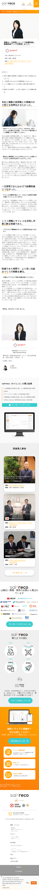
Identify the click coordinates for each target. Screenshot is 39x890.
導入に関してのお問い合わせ (20, 405)
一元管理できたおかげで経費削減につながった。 (19, 81)
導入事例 (12, 842)
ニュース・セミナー (16, 845)
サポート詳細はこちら (19, 700)
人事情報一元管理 (12, 61)
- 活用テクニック (14, 838)
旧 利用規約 (18, 871)
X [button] (1, 876)
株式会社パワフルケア (15, 55)
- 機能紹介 (13, 828)
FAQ (11, 854)
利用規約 (18, 867)
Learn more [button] (6, 887)
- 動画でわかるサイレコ (16, 829)
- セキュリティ (14, 831)
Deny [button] (27, 882)
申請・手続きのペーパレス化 (24, 61)
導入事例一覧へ (18, 573)
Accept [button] (34, 882)
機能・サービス (14, 825)
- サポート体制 (14, 837)
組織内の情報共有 (9, 63)
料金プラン (13, 858)
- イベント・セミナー (16, 850)
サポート (12, 834)
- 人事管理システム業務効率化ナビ (19, 851)
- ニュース (13, 848)
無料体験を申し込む (18, 741)
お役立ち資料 (14, 861)
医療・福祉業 (12, 58)
